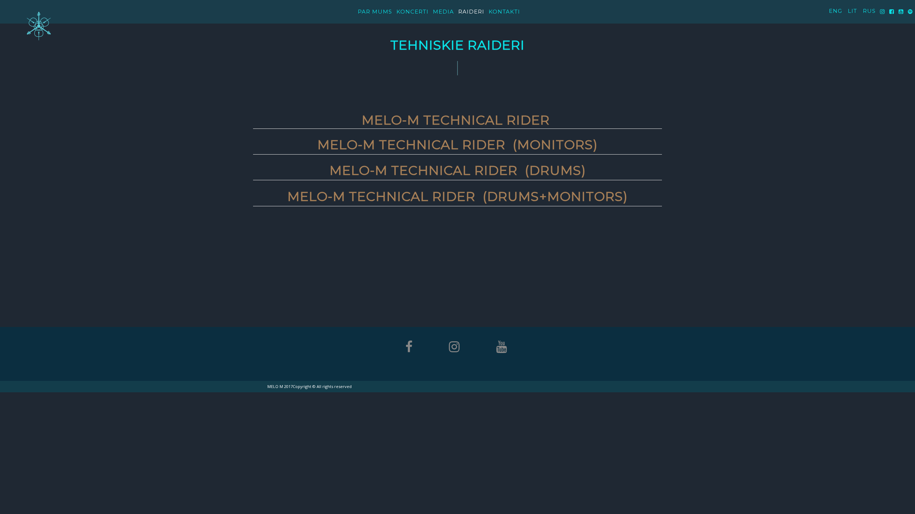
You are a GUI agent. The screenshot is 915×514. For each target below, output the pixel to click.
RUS (869, 10)
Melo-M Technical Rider (457, 120)
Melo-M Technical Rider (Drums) (458, 170)
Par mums (375, 11)
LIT (852, 10)
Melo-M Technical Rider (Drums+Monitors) (457, 196)
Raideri (471, 11)
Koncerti (412, 11)
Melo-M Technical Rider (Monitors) (457, 144)
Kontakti (504, 11)
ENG (835, 10)
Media (443, 11)
